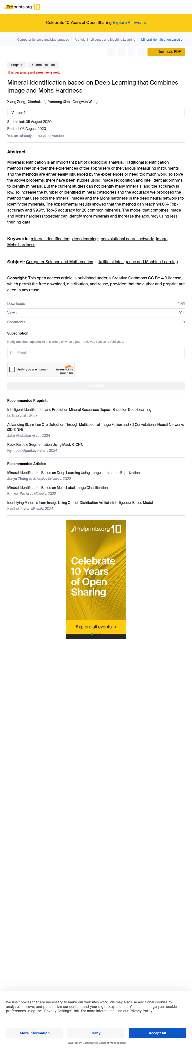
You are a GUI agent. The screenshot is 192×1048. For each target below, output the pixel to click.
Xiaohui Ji (35, 102)
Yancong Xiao (59, 102)
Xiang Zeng (16, 102)
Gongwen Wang (85, 102)
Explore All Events (129, 23)
